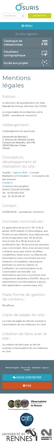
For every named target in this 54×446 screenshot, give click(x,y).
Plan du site (25, 368)
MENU (28, 26)
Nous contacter (28, 377)
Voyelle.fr (7, 182)
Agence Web (20, 172)
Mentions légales (12, 368)
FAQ (28, 385)
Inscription (39, 16)
